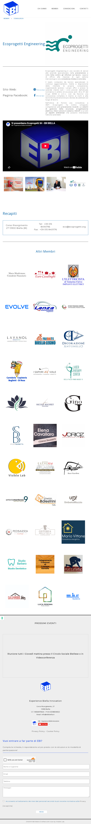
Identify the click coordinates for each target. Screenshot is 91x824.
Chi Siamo (42, 9)
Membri (55, 9)
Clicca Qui (40, 90)
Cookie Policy (53, 731)
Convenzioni (69, 9)
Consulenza (18, 18)
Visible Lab (60, 821)
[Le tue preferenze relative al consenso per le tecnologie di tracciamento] (2, 618)
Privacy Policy (38, 731)
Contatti (84, 9)
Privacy (83, 801)
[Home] (11, 16)
